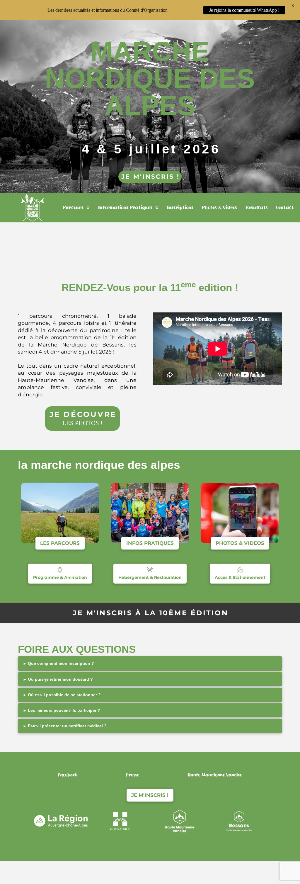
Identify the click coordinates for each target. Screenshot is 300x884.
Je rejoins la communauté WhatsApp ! (244, 10)
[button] (150, 663)
